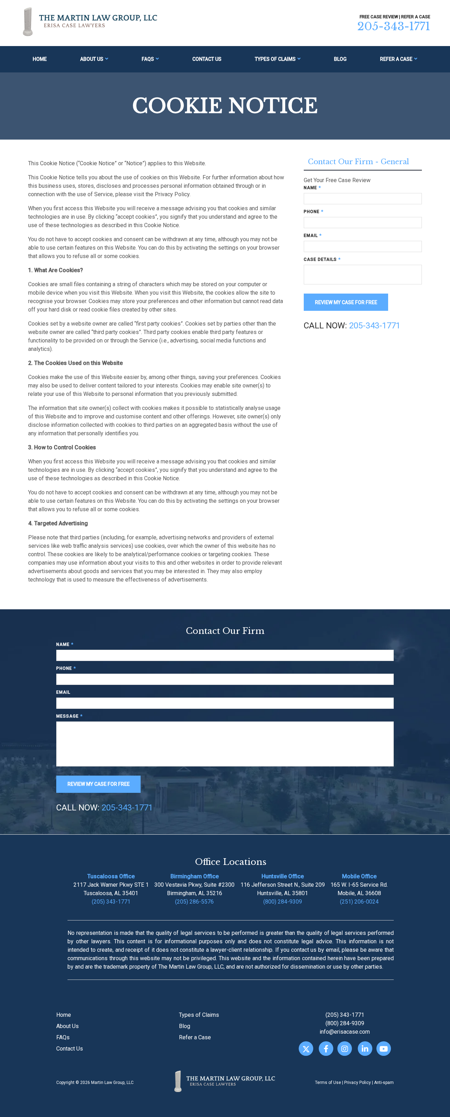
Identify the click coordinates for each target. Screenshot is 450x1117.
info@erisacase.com (345, 1031)
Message (69, 716)
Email (313, 235)
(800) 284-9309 (282, 901)
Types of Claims (275, 59)
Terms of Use (328, 1082)
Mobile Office (359, 876)
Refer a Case (396, 59)
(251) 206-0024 (359, 901)
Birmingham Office (195, 876)
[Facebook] (326, 1048)
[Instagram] (344, 1048)
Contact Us (206, 59)
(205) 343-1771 (111, 901)
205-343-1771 (393, 26)
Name (312, 187)
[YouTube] (383, 1048)
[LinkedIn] (364, 1048)
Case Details (322, 259)
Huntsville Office (283, 876)
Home (40, 59)
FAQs (148, 59)
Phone (313, 211)
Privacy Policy (357, 1082)
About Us (91, 59)
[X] (305, 1048)
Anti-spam (384, 1082)
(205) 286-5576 (194, 901)
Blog (340, 59)
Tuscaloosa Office (111, 876)
